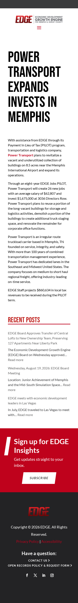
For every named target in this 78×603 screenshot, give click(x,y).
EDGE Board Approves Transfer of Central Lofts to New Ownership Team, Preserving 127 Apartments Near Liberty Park (38, 338)
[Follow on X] (35, 575)
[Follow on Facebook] (27, 575)
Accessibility (51, 541)
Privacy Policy (27, 541)
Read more (15, 360)
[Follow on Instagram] (52, 575)
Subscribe (39, 478)
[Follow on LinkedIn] (43, 575)
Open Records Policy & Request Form (38, 565)
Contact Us (37, 560)
